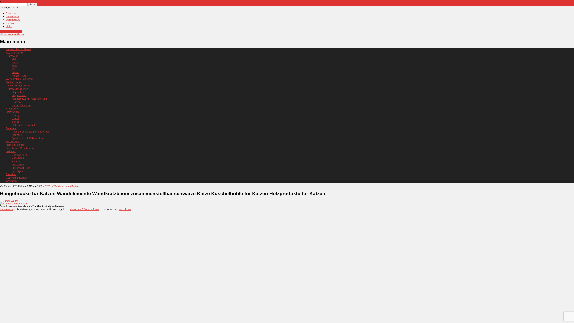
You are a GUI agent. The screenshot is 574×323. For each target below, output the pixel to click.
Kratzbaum (12, 56)
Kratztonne (12, 108)
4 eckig (16, 118)
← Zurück (5, 201)
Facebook (5, 31)
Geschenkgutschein (17, 177)
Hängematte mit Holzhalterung (29, 98)
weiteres (11, 151)
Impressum (12, 16)
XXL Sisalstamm (14, 52)
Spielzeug (11, 128)
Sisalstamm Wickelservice (20, 148)
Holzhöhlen (12, 111)
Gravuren (11, 181)
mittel (15, 62)
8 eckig (16, 121)
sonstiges (17, 171)
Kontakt (10, 23)
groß (14, 65)
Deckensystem (14, 82)
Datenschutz (13, 19)
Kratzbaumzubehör (17, 88)
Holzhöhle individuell (23, 125)
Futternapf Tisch (21, 167)
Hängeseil (17, 135)
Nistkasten (18, 164)
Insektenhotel (19, 154)
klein (14, 59)
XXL (14, 69)
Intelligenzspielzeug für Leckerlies (30, 131)
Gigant (15, 72)
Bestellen (11, 174)
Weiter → (16, 201)
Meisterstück (19, 75)
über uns (11, 13)
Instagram (16, 31)
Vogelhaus (18, 158)
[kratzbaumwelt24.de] (12, 34)
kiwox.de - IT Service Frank (84, 209)
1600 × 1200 (43, 186)
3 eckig (16, 115)
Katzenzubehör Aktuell (18, 49)
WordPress (125, 209)
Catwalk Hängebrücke (18, 85)
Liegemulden (19, 95)
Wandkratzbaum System (19, 79)
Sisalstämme (13, 141)
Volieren (16, 161)
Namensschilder (15, 144)
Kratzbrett (17, 102)
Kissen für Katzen (21, 105)
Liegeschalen (19, 92)
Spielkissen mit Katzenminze (28, 138)
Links (9, 26)
